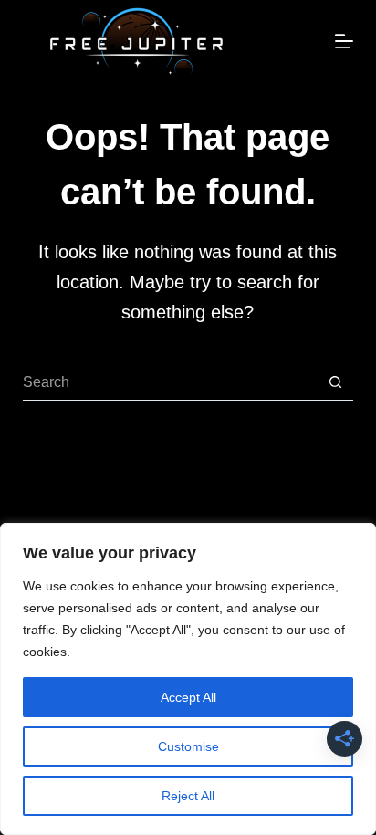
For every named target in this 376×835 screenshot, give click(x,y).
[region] (188, 679)
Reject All (188, 795)
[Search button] (335, 382)
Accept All (188, 697)
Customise (188, 746)
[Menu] (344, 41)
